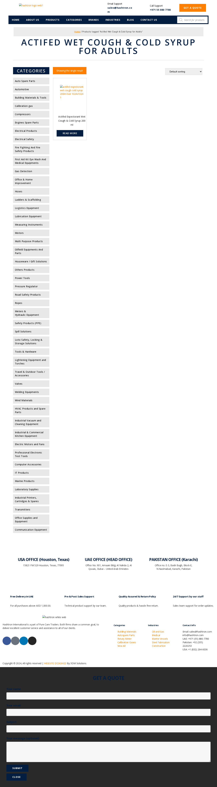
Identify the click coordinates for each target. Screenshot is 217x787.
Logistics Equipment (27, 208)
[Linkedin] (23, 641)
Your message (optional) (22, 738)
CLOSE (16, 777)
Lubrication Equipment (28, 216)
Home (15, 19)
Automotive (22, 89)
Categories (74, 19)
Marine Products (25, 481)
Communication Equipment (31, 529)
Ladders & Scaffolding (28, 199)
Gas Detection (23, 171)
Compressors (23, 114)
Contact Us (149, 19)
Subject (11, 722)
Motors (19, 233)
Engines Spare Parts (27, 122)
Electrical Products (26, 130)
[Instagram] (32, 641)
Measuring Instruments (29, 224)
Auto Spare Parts (25, 81)
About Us (32, 19)
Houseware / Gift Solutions (31, 261)
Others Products (25, 269)
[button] (192, 8)
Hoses (18, 191)
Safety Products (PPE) (28, 323)
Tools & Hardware (25, 351)
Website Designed (55, 663)
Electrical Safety (24, 139)
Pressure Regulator (26, 286)
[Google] (15, 641)
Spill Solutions (23, 331)
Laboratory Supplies (27, 489)
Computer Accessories (28, 464)
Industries (112, 19)
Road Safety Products (28, 294)
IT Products (22, 472)
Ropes (18, 303)
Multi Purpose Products (29, 241)
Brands (93, 19)
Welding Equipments (27, 392)
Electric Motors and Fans (30, 444)
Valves (19, 383)
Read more (70, 133)
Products (52, 19)
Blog (130, 19)
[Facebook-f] (7, 641)
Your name (13, 689)
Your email (13, 705)
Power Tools (22, 278)
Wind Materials (24, 400)
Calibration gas (24, 106)
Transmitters (22, 509)
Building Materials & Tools (30, 97)
